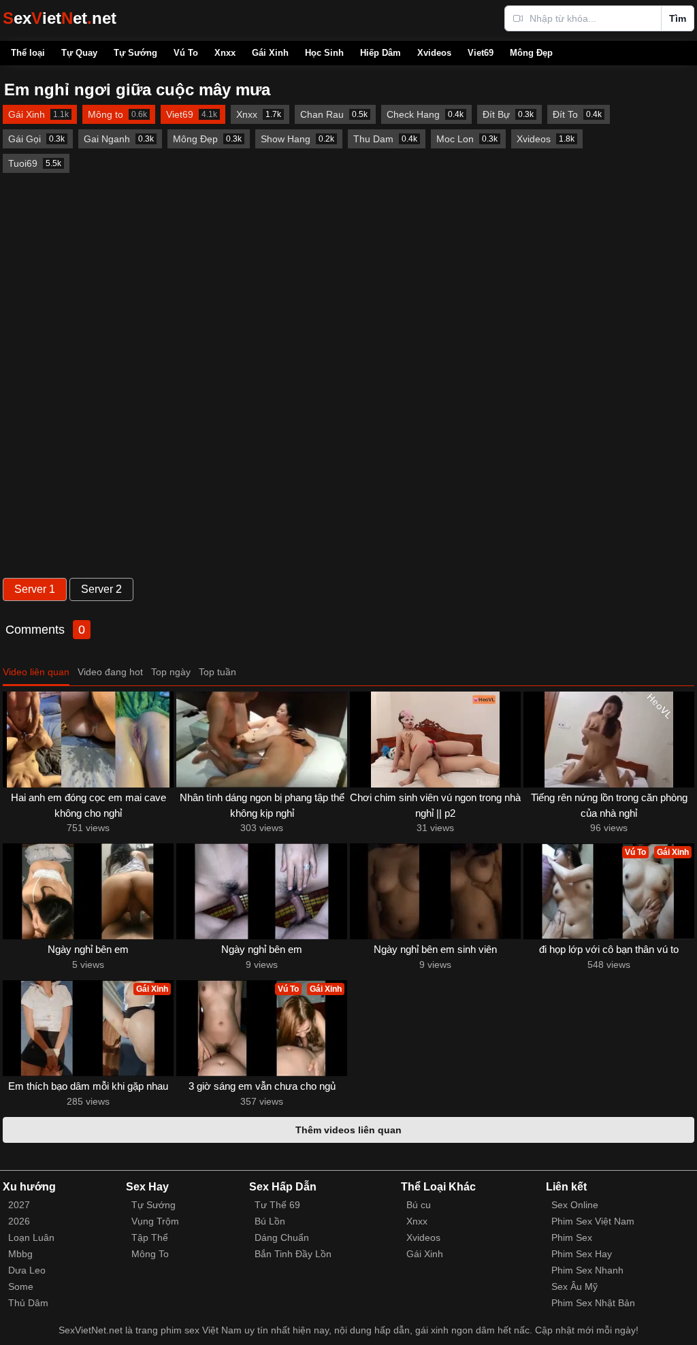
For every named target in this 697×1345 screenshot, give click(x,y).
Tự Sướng (135, 53)
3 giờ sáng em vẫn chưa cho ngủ (262, 1086)
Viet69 (480, 53)
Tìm (677, 18)
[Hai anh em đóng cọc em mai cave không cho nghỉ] (88, 740)
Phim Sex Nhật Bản (593, 1302)
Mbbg (20, 1253)
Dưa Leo (27, 1270)
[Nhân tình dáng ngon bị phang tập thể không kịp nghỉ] (261, 740)
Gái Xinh (270, 53)
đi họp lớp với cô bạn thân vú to (609, 949)
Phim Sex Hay (581, 1253)
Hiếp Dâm (380, 53)
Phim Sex (571, 1237)
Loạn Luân (31, 1237)
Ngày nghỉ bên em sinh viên (435, 949)
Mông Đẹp (531, 53)
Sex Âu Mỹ (574, 1286)
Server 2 (101, 589)
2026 (19, 1221)
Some (20, 1286)
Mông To (150, 1253)
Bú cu (418, 1204)
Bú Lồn (270, 1221)
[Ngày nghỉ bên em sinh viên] (435, 891)
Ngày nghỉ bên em (88, 949)
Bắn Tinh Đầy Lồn (293, 1253)
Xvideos (434, 53)
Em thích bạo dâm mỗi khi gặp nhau (88, 1086)
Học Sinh (324, 53)
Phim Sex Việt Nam (592, 1221)
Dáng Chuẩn (282, 1237)
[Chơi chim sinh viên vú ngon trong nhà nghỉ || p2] (435, 740)
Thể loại (28, 53)
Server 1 (34, 589)
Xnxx (225, 53)
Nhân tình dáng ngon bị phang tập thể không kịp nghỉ (262, 805)
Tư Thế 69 (277, 1204)
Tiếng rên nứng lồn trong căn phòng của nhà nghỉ (609, 805)
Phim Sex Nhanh (587, 1270)
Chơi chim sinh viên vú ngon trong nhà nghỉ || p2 (435, 805)
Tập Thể (149, 1237)
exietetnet (59, 18)
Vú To (186, 53)
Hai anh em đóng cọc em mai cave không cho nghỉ (88, 805)
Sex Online (574, 1204)
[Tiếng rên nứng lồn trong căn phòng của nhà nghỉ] (608, 740)
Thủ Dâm (28, 1302)
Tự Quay (79, 53)
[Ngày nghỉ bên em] (88, 891)
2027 (19, 1204)
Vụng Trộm (155, 1221)
